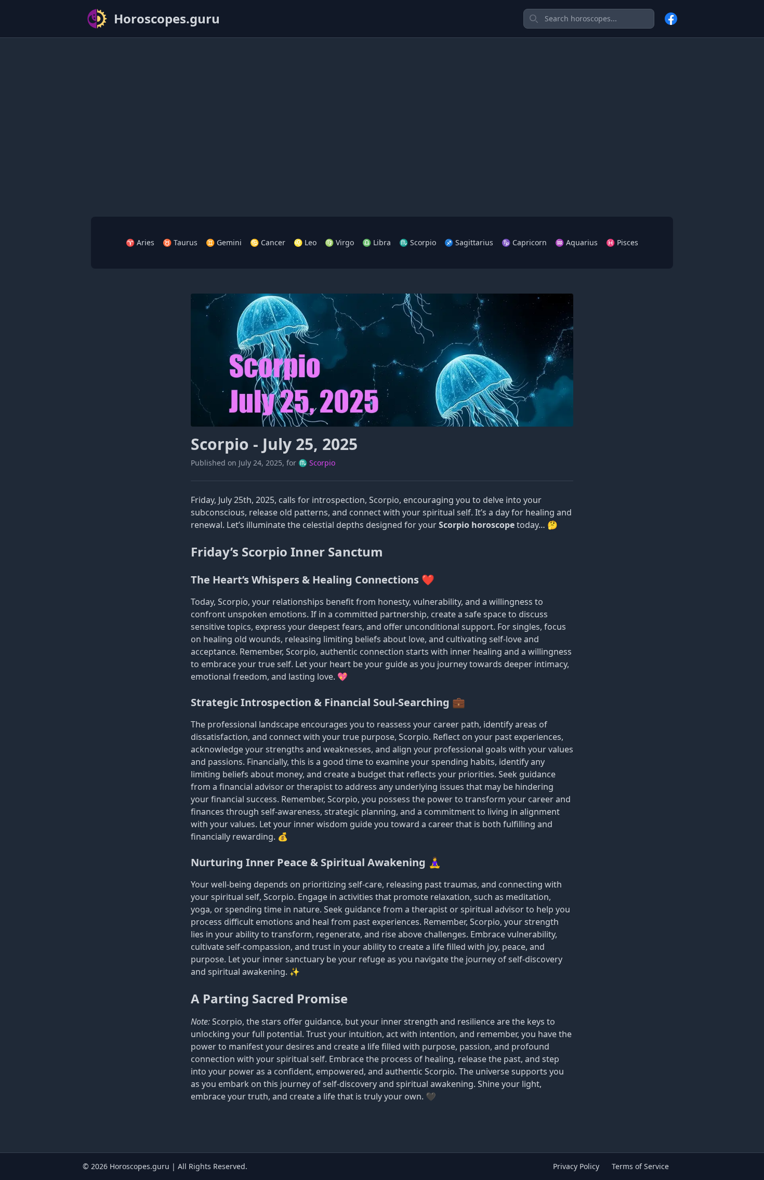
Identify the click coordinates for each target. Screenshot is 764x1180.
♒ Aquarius (576, 242)
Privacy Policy (576, 1166)
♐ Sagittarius (468, 242)
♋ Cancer (267, 242)
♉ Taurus (180, 242)
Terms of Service (640, 1166)
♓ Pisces (622, 242)
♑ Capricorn (524, 242)
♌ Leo (305, 242)
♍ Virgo (339, 242)
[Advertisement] (382, 119)
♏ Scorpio (417, 242)
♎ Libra (376, 242)
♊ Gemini (224, 242)
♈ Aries (140, 242)
